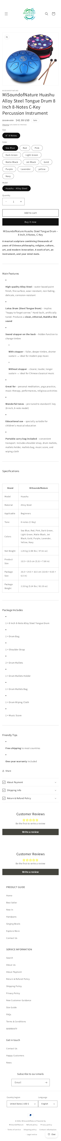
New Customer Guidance (18, 1000)
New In (9, 909)
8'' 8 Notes (11, 135)
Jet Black (31, 162)
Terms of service (14, 1129)
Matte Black (12, 162)
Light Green (32, 155)
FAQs (8, 1014)
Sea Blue (10, 148)
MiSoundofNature (29, 1121)
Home (9, 895)
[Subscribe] (46, 1082)
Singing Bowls (13, 923)
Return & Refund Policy (18, 979)
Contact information (47, 1129)
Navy (8, 176)
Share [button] (8, 770)
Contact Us (11, 938)
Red (25, 148)
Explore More (13, 931)
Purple (9, 169)
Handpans (11, 916)
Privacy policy (46, 1125)
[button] (6, 13)
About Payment (14, 971)
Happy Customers (15, 1055)
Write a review (30, 832)
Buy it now (30, 221)
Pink (37, 148)
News (9, 1062)
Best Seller (11, 902)
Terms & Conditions (16, 1021)
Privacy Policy (13, 993)
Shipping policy (30, 1129)
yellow (42, 169)
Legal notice (32, 1134)
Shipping (5, 125)
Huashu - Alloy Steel (16, 188)
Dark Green (12, 155)
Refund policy (32, 1125)
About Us (11, 964)
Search (9, 957)
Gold (46, 162)
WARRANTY (11, 1028)
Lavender (26, 169)
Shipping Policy (14, 986)
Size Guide (11, 1007)
